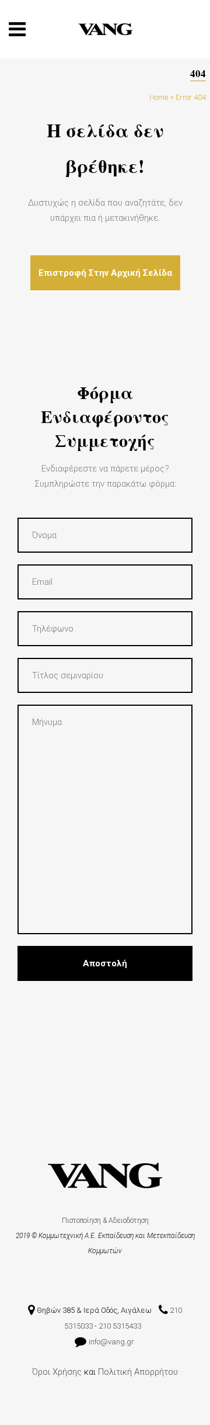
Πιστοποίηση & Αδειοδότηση (105, 1220)
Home (158, 97)
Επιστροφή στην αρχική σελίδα (105, 273)
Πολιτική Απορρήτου (138, 1372)
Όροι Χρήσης (57, 1372)
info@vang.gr (112, 1341)
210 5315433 (120, 1326)
